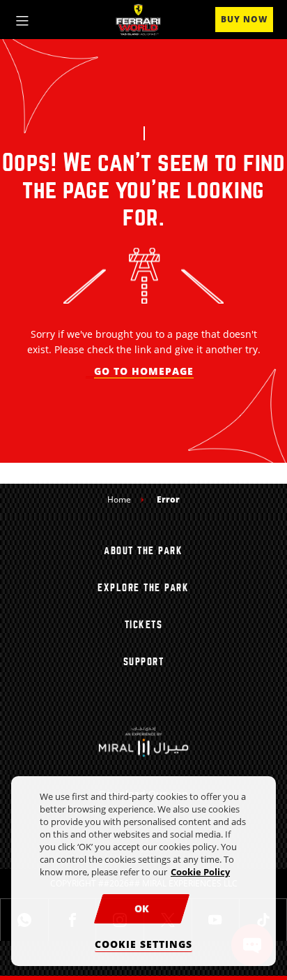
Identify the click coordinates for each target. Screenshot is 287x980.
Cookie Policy (200, 872)
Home (119, 499)
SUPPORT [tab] (143, 662)
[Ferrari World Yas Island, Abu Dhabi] (138, 19)
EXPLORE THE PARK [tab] (143, 588)
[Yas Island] (143, 741)
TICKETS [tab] (144, 625)
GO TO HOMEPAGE (144, 371)
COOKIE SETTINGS (143, 944)
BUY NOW (244, 19)
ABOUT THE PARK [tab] (143, 551)
